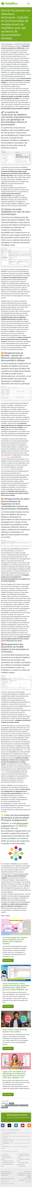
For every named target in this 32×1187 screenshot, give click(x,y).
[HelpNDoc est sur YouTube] (22, 1125)
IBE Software (6, 1146)
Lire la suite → (8, 960)
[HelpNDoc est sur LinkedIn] (16, 1125)
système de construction (12, 1105)
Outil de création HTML (7, 1178)
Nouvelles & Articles (8, 1162)
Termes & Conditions (24, 1174)
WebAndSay (6, 1143)
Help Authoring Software (9, 1133)
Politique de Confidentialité (24, 1172)
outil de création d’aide (20, 874)
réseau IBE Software (14, 1130)
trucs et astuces (24, 1105)
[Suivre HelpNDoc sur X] (9, 1125)
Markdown (4, 1107)
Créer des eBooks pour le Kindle (23, 1163)
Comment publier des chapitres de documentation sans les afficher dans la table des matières (14, 940)
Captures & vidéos (24, 1154)
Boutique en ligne (7, 1161)
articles (11, 1103)
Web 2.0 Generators (8, 1139)
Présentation (22, 1166)
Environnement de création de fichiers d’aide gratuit (6, 1173)
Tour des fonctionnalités (5, 1155)
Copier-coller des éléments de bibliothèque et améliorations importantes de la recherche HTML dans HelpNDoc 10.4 (14, 1074)
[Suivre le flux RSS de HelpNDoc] (29, 1125)
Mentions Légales (28, 1176)
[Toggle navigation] (28, 3)
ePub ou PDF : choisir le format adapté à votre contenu (14, 1030)
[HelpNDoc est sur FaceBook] (2, 1125)
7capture (5, 1136)
